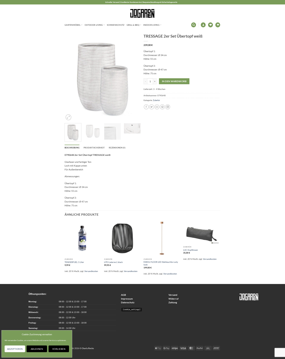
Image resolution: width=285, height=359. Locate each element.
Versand (172, 294)
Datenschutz (127, 302)
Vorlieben (58, 349)
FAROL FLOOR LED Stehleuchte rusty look (161, 263)
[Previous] (69, 77)
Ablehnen (37, 349)
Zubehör (156, 100)
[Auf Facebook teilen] (146, 106)
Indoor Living (151, 25)
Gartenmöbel (72, 25)
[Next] (135, 77)
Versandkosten (91, 271)
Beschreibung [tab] (72, 147)
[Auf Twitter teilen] (151, 106)
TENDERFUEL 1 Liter (74, 262)
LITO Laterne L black (113, 262)
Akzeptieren (15, 349)
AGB (123, 294)
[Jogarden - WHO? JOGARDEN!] (143, 12)
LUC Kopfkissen (190, 250)
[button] (193, 24)
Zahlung (172, 302)
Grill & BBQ (133, 25)
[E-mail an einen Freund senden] (157, 106)
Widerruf (173, 298)
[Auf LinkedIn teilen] (167, 106)
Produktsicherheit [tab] (94, 147)
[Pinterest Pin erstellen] (162, 106)
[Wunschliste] (210, 24)
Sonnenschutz (115, 25)
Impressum (127, 298)
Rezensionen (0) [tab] (117, 147)
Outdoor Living (94, 25)
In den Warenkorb (174, 81)
